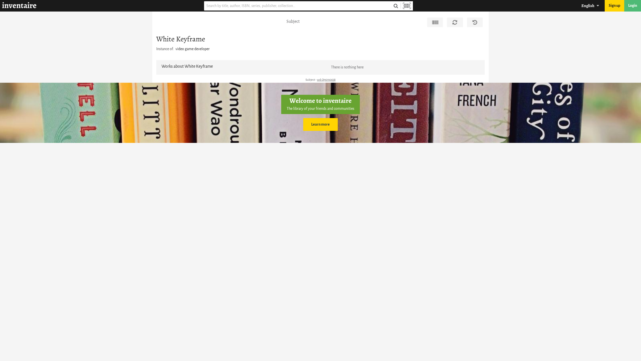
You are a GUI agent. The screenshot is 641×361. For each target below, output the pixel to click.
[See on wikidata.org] (435, 22)
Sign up (614, 5)
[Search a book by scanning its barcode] (407, 6)
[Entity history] (475, 22)
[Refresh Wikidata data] (455, 22)
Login (632, 5)
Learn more (320, 124)
